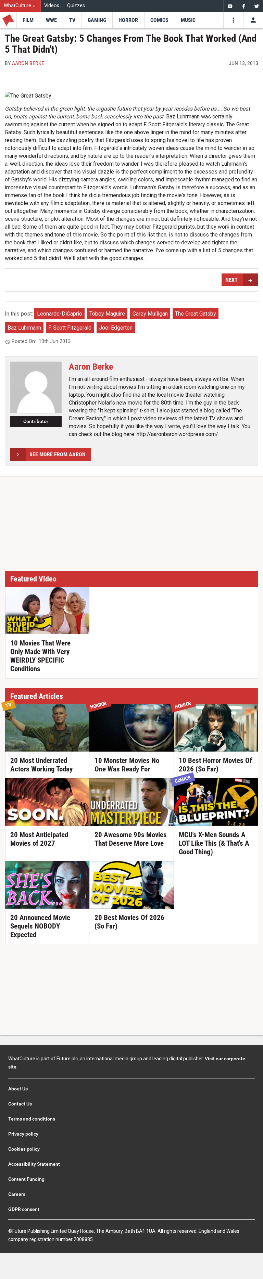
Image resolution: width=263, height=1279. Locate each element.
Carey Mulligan (150, 313)
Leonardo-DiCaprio (59, 313)
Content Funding (26, 1179)
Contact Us (20, 1104)
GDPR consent (23, 1209)
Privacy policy (23, 1134)
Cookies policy (24, 1149)
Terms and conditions (31, 1119)
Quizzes (76, 6)
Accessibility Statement (34, 1164)
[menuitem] (20, 6)
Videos (51, 6)
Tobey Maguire (107, 313)
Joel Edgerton (116, 327)
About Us (18, 1088)
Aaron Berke (28, 63)
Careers (16, 1194)
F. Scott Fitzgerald (69, 327)
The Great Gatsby (195, 313)
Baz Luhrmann (24, 327)
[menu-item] (28, 20)
